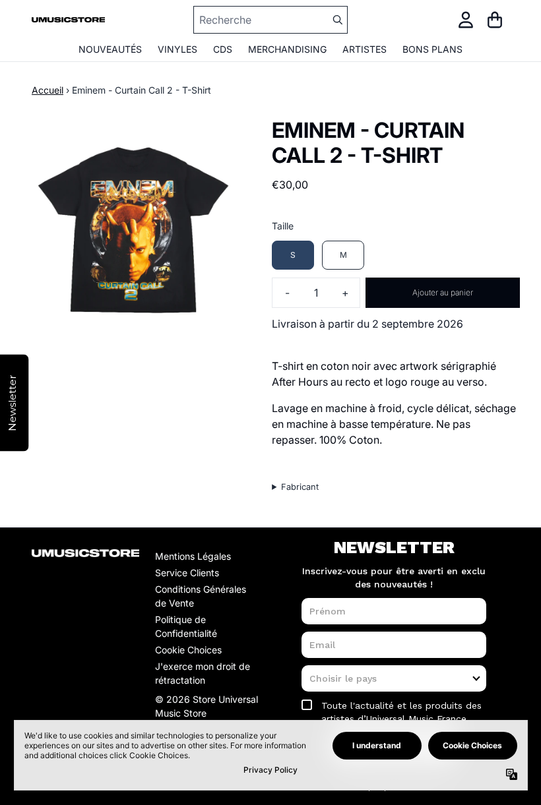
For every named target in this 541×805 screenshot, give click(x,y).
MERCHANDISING (287, 49)
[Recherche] (337, 20)
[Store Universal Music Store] (68, 19)
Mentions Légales (193, 556)
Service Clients (187, 572)
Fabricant (300, 487)
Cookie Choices (188, 649)
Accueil (47, 90)
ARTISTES (364, 49)
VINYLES (177, 49)
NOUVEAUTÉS (110, 49)
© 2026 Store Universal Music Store (206, 706)
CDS (222, 49)
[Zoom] (133, 230)
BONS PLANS (432, 49)
